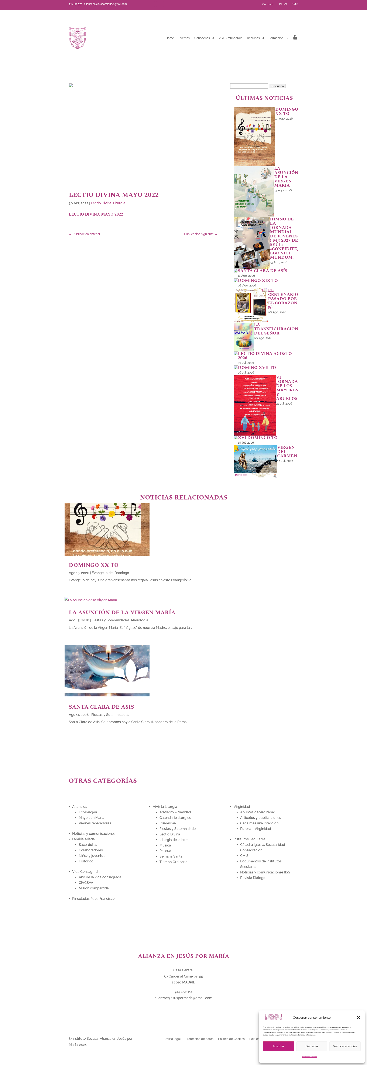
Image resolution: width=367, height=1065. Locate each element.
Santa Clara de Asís (102, 707)
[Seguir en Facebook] (152, 4)
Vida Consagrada (86, 872)
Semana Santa (171, 856)
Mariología (139, 620)
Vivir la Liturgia (165, 807)
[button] (358, 1018)
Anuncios (79, 807)
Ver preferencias (345, 1046)
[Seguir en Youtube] (165, 4)
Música (165, 845)
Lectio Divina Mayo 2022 (96, 214)
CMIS (295, 4)
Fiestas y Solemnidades (111, 620)
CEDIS (283, 4)
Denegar (311, 1046)
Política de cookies (309, 1056)
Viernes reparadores (95, 823)
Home (170, 38)
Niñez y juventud (92, 856)
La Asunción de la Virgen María (123, 612)
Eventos (184, 38)
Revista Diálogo (252, 878)
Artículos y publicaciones (260, 818)
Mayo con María (91, 818)
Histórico (86, 861)
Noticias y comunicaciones (93, 834)
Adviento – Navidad (175, 812)
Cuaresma (168, 823)
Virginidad (242, 807)
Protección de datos (199, 1038)
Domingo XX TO (94, 565)
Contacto (268, 4)
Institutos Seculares (249, 839)
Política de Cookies (231, 1038)
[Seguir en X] (158, 4)
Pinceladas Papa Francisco (93, 899)
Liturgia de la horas (175, 840)
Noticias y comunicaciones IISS (265, 872)
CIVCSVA (86, 883)
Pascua (165, 851)
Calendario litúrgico (175, 818)
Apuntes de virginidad (257, 812)
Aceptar (278, 1046)
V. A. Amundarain (230, 38)
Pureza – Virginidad (255, 829)
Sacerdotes (88, 845)
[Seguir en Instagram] (172, 4)
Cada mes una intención (259, 823)
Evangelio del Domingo (110, 573)
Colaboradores (91, 850)
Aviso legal (173, 1038)
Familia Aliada (83, 839)
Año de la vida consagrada (100, 877)
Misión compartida (94, 888)
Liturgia (119, 203)
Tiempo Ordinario (174, 862)
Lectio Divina (101, 203)
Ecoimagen (88, 812)
